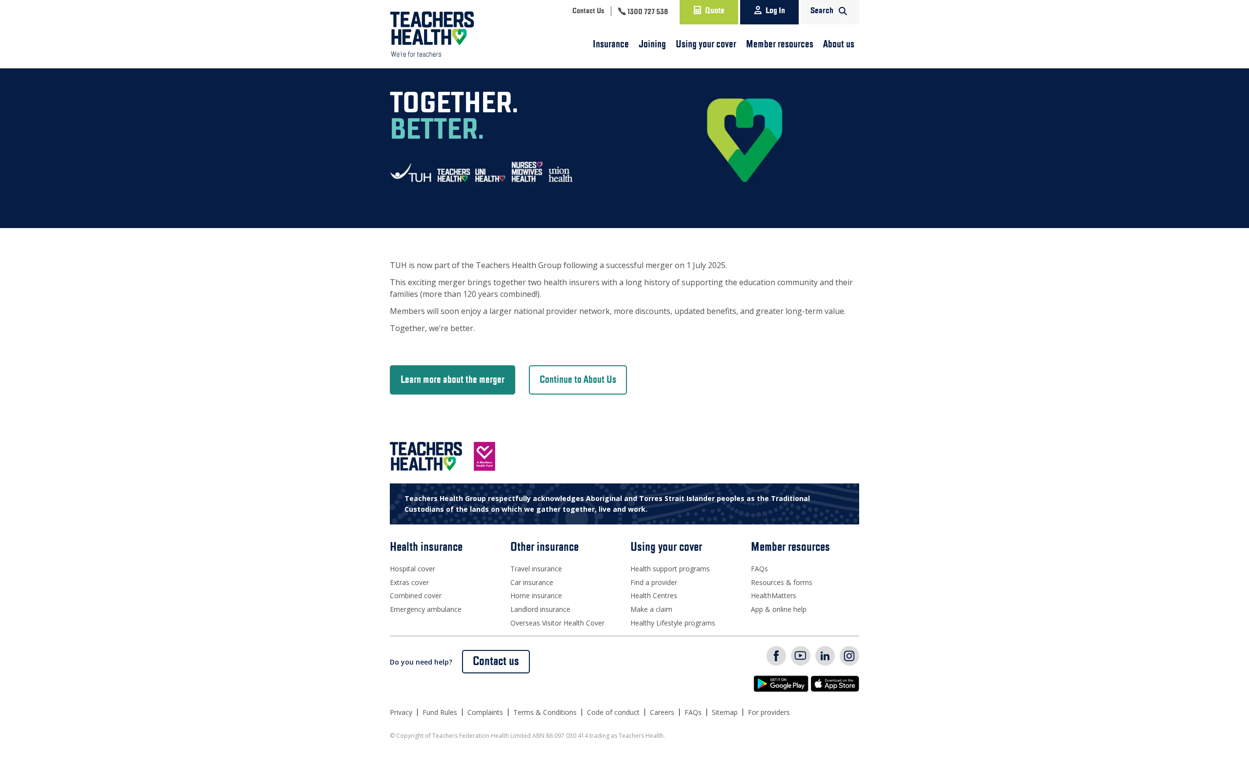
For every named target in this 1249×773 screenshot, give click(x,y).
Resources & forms (781, 582)
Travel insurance (536, 568)
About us (838, 44)
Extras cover (409, 582)
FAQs (759, 568)
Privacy (401, 712)
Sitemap (725, 712)
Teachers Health (432, 34)
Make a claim (651, 609)
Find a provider (653, 582)
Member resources (779, 44)
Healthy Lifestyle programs (672, 622)
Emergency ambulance (426, 609)
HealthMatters (773, 595)
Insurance (611, 44)
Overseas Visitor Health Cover (557, 622)
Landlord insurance (540, 609)
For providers (769, 712)
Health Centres (653, 595)
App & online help (778, 609)
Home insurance (536, 595)
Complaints (485, 712)
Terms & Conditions (545, 712)
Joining (652, 44)
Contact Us (588, 11)
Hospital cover (412, 568)
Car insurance (531, 582)
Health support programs (670, 568)
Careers (662, 712)
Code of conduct (613, 712)
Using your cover (706, 44)
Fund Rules (440, 712)
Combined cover (416, 595)
